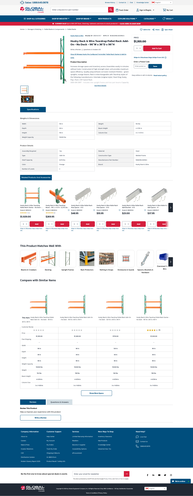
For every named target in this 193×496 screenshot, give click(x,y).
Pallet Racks (71, 29)
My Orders (50, 445)
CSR (22, 453)
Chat (131, 2)
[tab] (33, 109)
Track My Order (52, 449)
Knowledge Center (143, 2)
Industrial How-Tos (104, 449)
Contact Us (122, 2)
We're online (180, 481)
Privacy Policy (108, 479)
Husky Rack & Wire (76, 36)
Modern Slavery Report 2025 (30, 461)
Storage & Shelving (34, 29)
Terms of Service (120, 479)
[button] (162, 2)
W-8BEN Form (51, 457)
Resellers (75, 440)
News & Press (25, 445)
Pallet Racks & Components (54, 29)
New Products (102, 440)
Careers (23, 440)
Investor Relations (27, 449)
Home (22, 29)
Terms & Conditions (92, 493)
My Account (51, 440)
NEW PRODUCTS (104, 18)
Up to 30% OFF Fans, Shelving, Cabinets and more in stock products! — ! (98, 24)
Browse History (110, 2)
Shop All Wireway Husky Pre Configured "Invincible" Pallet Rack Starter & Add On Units (98, 56)
